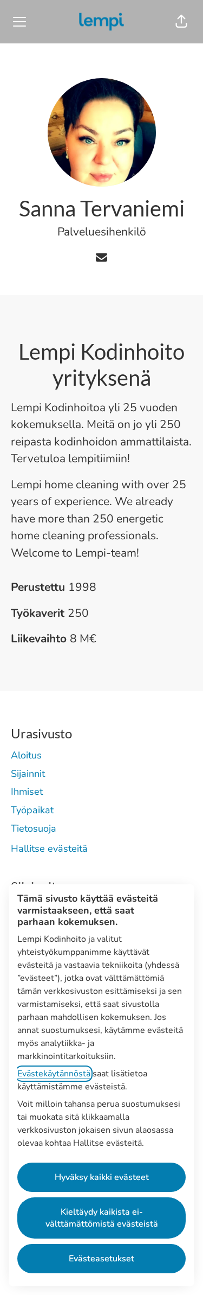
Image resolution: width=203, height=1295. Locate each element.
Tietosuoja (33, 828)
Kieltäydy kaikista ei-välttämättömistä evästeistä (101, 1218)
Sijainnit (28, 773)
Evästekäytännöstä (53, 1074)
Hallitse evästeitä (49, 848)
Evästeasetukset (101, 1259)
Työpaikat (32, 809)
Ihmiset (27, 791)
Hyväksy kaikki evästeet (102, 1177)
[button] (181, 22)
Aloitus (26, 755)
